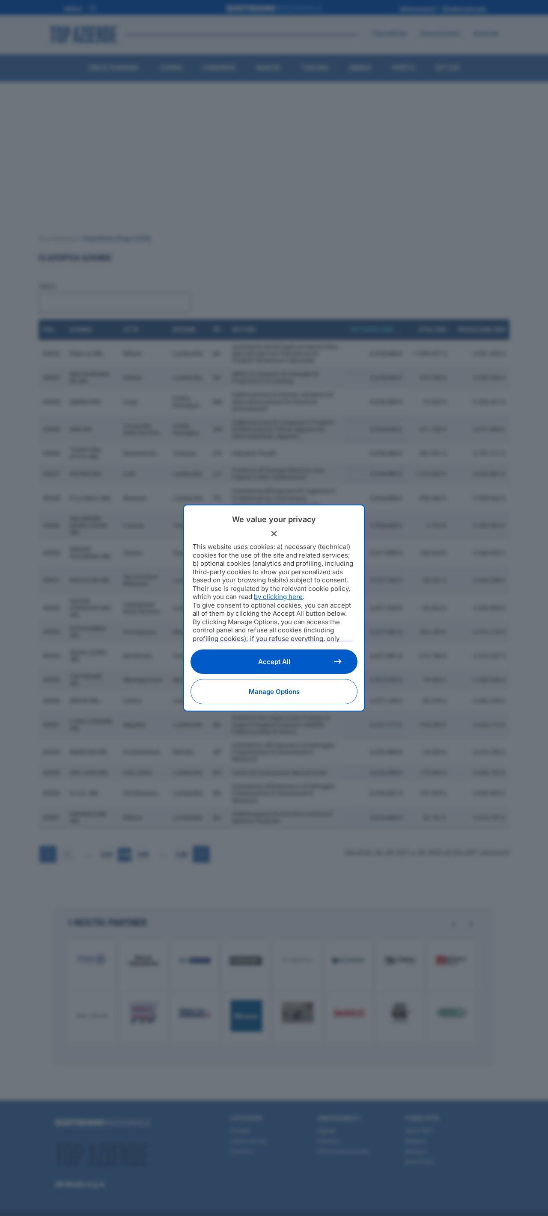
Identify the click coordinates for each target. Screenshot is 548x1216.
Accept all (274, 662)
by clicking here (278, 597)
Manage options (274, 692)
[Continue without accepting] (274, 533)
